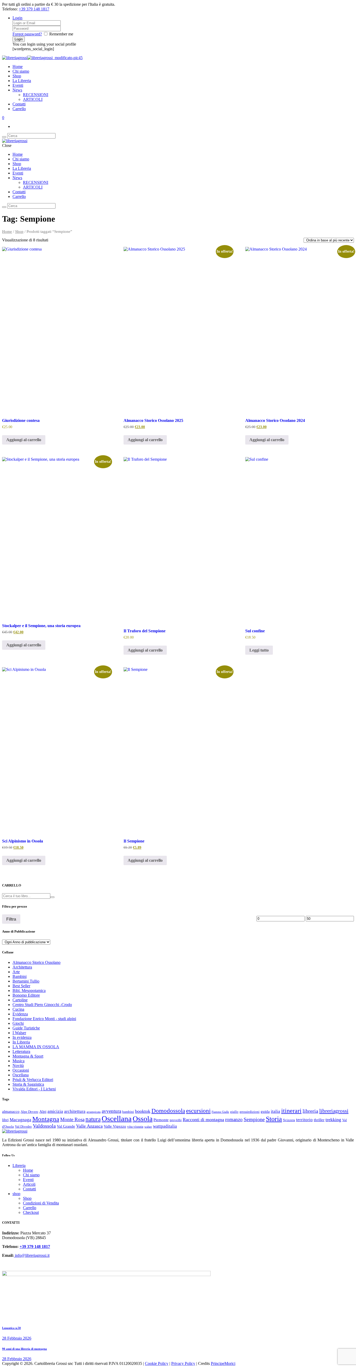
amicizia (55, 1111)
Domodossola (168, 1110)
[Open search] (4, 137)
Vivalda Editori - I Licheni (34, 1089)
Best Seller (21, 986)
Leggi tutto (259, 650)
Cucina (18, 1009)
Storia (274, 1119)
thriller (319, 1120)
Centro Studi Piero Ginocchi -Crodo (42, 1004)
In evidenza (22, 1037)
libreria (310, 1111)
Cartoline (20, 1000)
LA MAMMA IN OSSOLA (36, 1047)
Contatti (19, 104)
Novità (18, 1065)
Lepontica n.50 (11, 1327)
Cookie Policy (156, 1363)
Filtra (11, 919)
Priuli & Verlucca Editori (33, 1079)
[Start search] (4, 207)
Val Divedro (23, 1126)
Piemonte (161, 1120)
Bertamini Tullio (26, 981)
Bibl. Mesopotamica (29, 990)
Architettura (22, 967)
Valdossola (44, 1126)
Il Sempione (134, 841)
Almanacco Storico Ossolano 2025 (153, 420)
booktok (142, 1111)
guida (265, 1111)
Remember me (61, 34)
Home (18, 66)
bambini (128, 1112)
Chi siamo (21, 71)
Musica (18, 1061)
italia (275, 1111)
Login (17, 18)
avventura (111, 1111)
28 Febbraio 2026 (16, 1338)
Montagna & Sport (28, 1056)
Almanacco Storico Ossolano (36, 962)
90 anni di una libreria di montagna (24, 1348)
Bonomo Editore (26, 995)
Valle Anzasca (89, 1126)
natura (93, 1119)
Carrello (19, 109)
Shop (17, 76)
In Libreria (21, 1042)
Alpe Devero (29, 1112)
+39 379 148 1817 (34, 9)
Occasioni (21, 1070)
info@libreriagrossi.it (32, 1255)
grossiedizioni (250, 1112)
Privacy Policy (183, 1363)
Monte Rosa (72, 1119)
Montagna (45, 1118)
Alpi (42, 1111)
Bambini (20, 976)
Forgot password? (27, 34)
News (17, 90)
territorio (304, 1119)
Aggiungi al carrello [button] (23, 440)
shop (16, 1193)
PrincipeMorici (223, 1363)
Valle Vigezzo (115, 1126)
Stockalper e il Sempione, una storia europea (41, 625)
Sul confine (255, 631)
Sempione (254, 1119)
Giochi (18, 1023)
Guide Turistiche (26, 1028)
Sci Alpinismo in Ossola (22, 841)
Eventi (18, 85)
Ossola (142, 1119)
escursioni (198, 1110)
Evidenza (20, 1014)
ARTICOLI (32, 99)
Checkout (31, 1212)
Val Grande (66, 1126)
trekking (333, 1119)
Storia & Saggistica (28, 1084)
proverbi (176, 1120)
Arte (16, 972)
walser (148, 1126)
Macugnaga (20, 1119)
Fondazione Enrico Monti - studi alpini (44, 1018)
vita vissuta (135, 1126)
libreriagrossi (333, 1111)
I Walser (19, 1032)
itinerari (291, 1110)
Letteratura (21, 1051)
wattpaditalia (165, 1126)
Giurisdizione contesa (21, 420)
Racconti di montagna (203, 1119)
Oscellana (21, 1075)
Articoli (29, 1184)
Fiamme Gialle (220, 1111)
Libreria (19, 1165)
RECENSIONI (35, 94)
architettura (74, 1111)
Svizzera (289, 1120)
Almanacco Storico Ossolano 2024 (275, 420)
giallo (234, 1112)
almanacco (11, 1111)
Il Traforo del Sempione (144, 631)
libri (5, 1120)
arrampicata (94, 1111)
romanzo (234, 1119)
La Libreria (22, 80)
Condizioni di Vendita (41, 1203)
